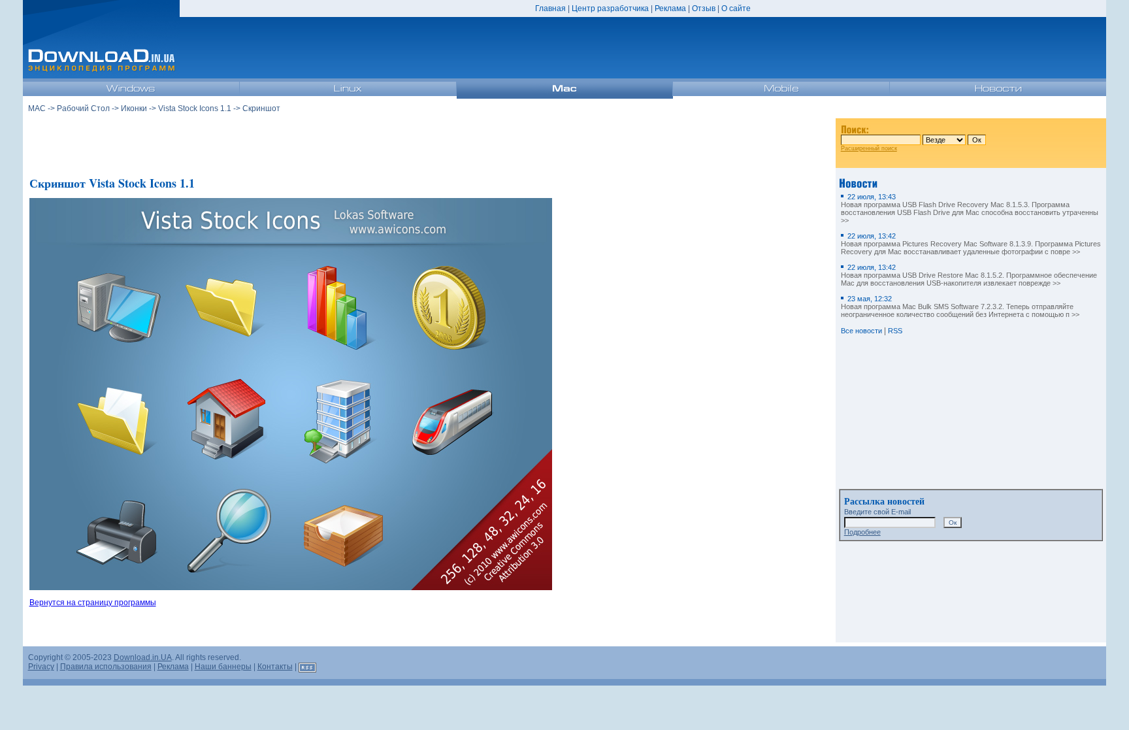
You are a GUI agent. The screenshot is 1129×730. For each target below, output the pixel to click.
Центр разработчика (610, 8)
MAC (37, 108)
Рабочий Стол (83, 108)
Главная (550, 8)
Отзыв (703, 8)
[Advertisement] (429, 143)
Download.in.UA (143, 657)
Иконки (134, 108)
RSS (895, 331)
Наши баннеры (223, 666)
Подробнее (862, 532)
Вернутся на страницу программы (92, 602)
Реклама (670, 8)
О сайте (736, 8)
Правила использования (106, 666)
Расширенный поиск (869, 148)
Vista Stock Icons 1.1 (194, 108)
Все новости (861, 331)
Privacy (41, 666)
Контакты (275, 666)
